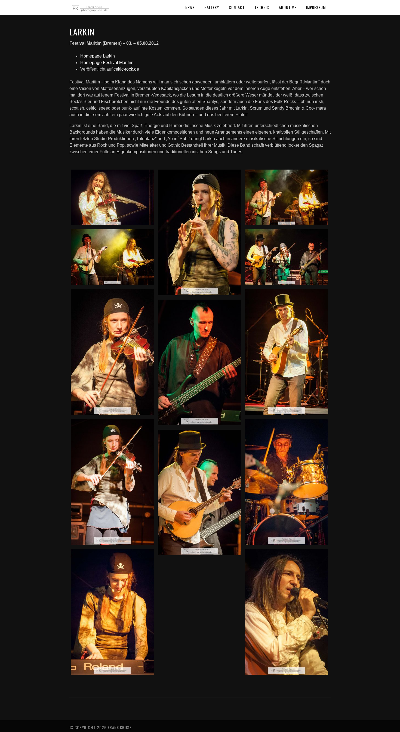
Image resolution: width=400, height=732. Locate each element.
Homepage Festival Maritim (106, 62)
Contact (237, 7)
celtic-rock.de (126, 69)
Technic (261, 7)
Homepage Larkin (97, 56)
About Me (287, 7)
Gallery (211, 7)
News (190, 7)
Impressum (316, 7)
